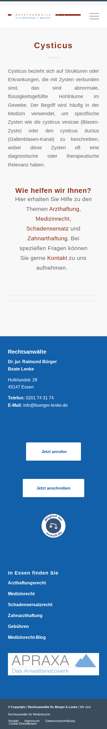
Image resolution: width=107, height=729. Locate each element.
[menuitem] (91, 16)
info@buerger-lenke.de (45, 405)
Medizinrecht (52, 218)
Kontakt (57, 258)
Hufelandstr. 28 (22, 380)
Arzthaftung (64, 209)
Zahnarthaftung (47, 238)
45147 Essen (21, 387)
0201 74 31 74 (40, 398)
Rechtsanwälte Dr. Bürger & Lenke (52, 707)
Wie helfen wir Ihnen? (53, 190)
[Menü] (91, 16)
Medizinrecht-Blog (27, 637)
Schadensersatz (47, 228)
